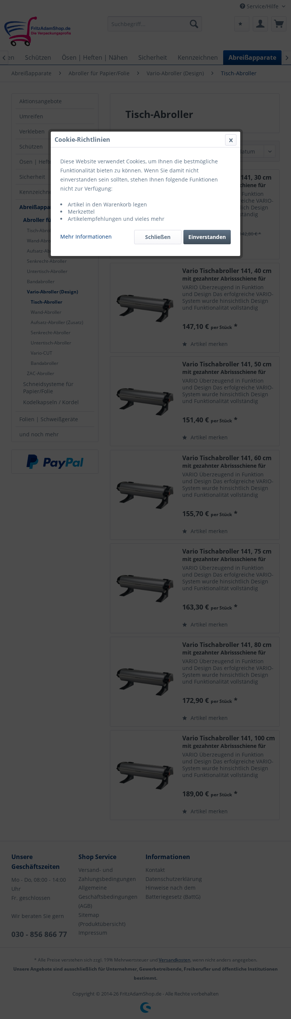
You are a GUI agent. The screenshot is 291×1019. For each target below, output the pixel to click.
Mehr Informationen (86, 236)
